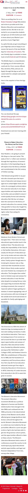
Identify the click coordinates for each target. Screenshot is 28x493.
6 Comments (18, 15)
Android (13, 57)
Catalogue (14, 488)
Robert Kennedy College (9, 22)
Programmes (6, 488)
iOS (20, 57)
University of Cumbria (14, 52)
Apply (20, 488)
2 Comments (18, 150)
